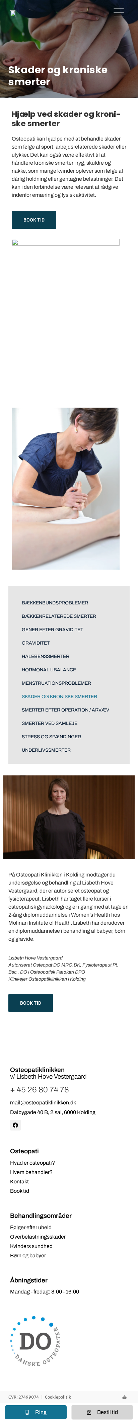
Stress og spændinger (51, 736)
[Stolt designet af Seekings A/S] (126, 1397)
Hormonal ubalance (49, 669)
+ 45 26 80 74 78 (39, 1089)
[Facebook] (15, 1125)
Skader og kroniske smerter (59, 696)
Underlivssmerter (46, 750)
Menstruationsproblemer (56, 683)
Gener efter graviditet (52, 629)
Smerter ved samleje (49, 723)
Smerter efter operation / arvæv (65, 710)
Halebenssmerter (45, 656)
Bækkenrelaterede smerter (59, 616)
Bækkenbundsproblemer (55, 602)
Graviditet (36, 643)
